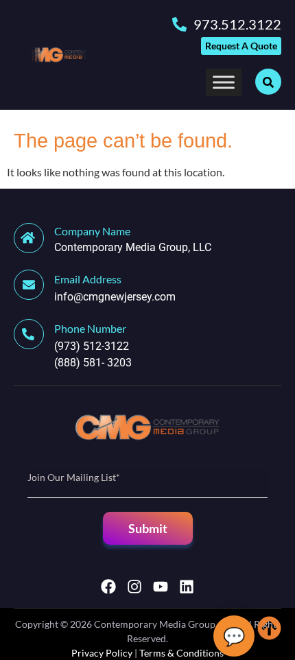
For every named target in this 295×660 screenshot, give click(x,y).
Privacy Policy (101, 653)
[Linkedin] (186, 586)
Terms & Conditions (181, 653)
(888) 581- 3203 (93, 362)
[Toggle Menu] (224, 82)
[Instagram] (134, 586)
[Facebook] (108, 586)
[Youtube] (160, 586)
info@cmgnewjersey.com (115, 296)
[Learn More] (34, 285)
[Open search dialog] (268, 82)
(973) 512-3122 (91, 346)
